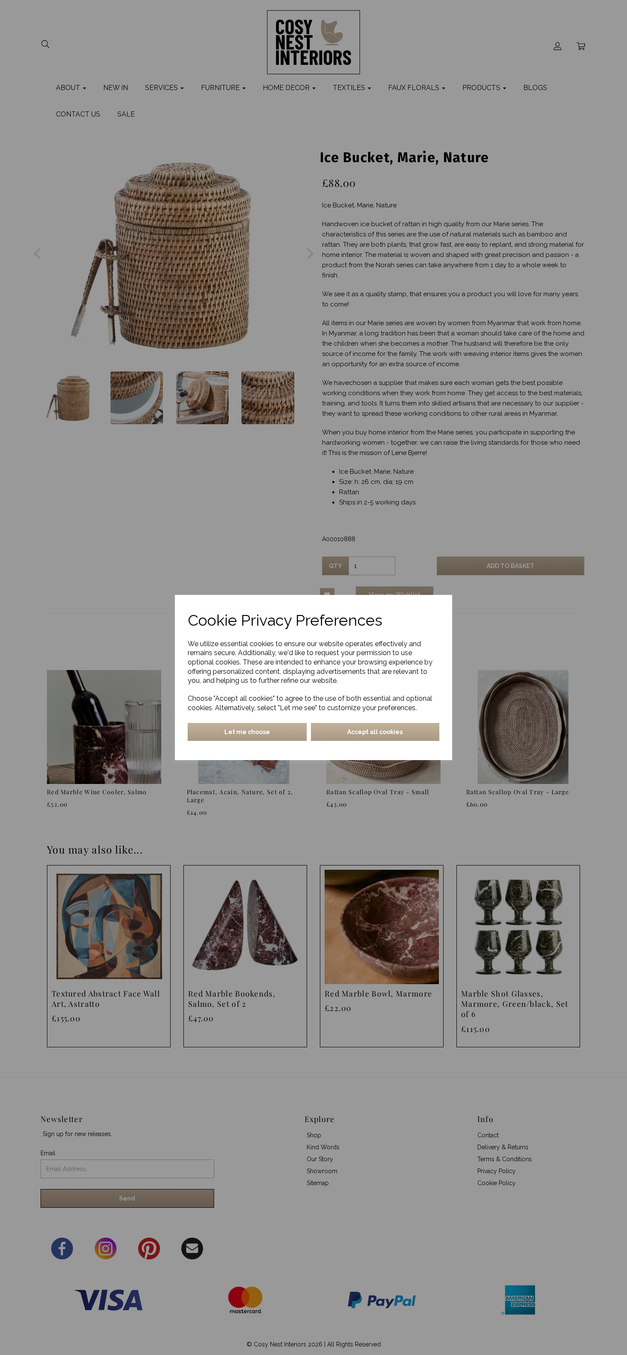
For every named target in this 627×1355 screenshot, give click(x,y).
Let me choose (247, 731)
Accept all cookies (375, 731)
